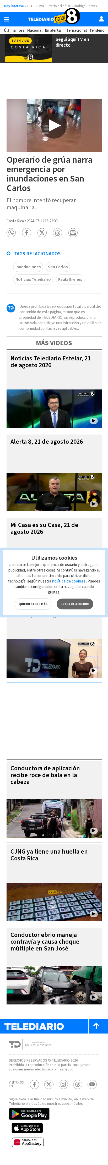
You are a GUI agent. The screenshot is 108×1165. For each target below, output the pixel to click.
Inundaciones (28, 267)
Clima (40, 6)
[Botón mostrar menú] (6, 19)
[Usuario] (101, 18)
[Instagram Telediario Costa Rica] (63, 1084)
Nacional (34, 30)
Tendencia (98, 30)
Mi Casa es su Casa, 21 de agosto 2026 (44, 528)
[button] (11, 232)
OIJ (29, 6)
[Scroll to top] (96, 1026)
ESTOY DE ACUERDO (75, 604)
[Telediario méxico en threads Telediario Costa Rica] (77, 1084)
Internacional (75, 30)
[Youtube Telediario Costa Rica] (92, 1084)
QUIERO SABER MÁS (33, 604)
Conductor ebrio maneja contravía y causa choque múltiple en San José (44, 941)
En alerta (53, 30)
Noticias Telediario (33, 279)
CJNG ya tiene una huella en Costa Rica (49, 855)
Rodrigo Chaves (85, 6)
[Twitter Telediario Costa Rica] (48, 1084)
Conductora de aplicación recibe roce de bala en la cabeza (45, 775)
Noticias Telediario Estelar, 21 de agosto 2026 (50, 362)
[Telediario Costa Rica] (54, 19)
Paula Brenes (70, 279)
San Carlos (58, 267)
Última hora (14, 30)
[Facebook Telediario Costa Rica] (34, 1084)
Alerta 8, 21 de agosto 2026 (46, 441)
